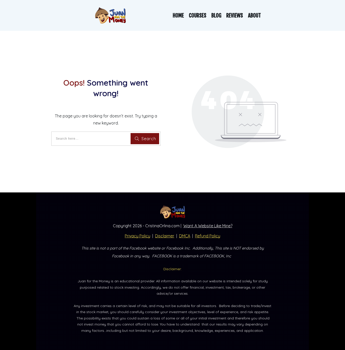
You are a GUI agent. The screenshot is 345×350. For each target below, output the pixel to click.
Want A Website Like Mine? (207, 225)
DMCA (184, 235)
